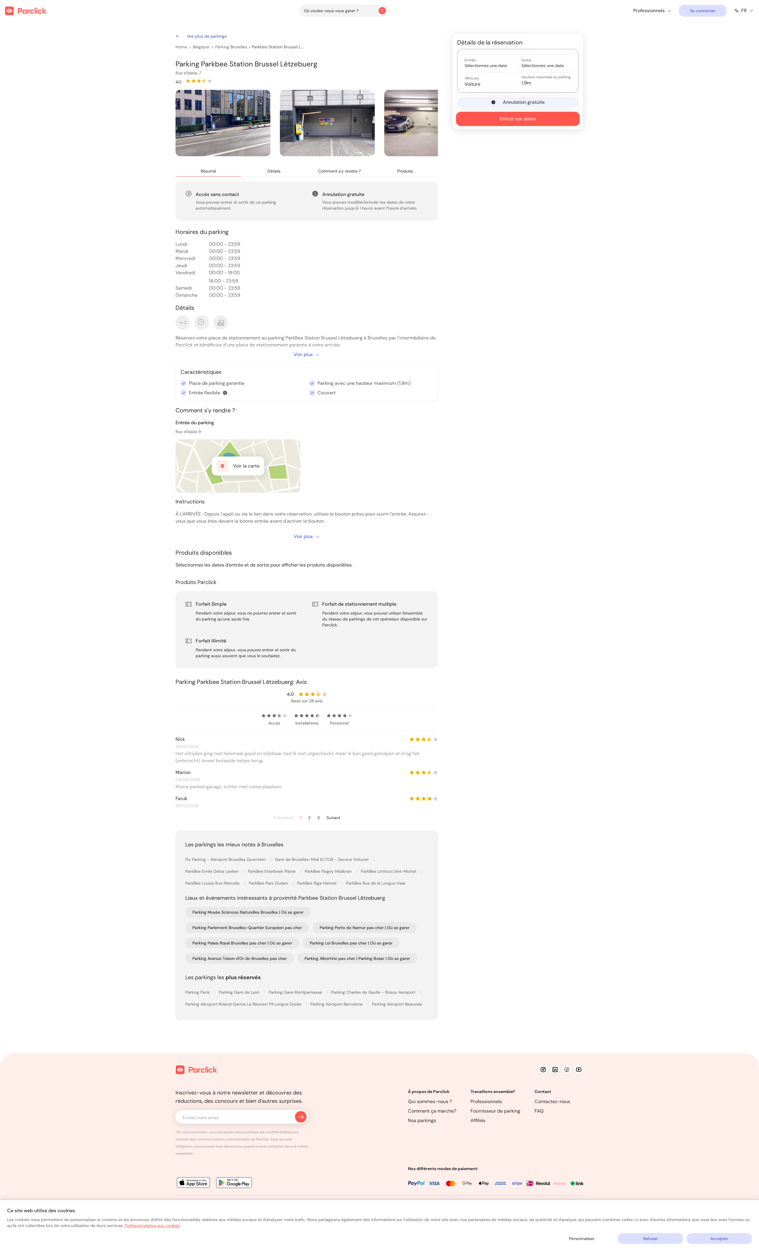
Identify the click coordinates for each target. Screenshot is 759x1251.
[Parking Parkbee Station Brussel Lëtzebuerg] (223, 123)
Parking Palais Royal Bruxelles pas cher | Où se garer (242, 943)
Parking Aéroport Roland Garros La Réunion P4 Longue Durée (243, 1004)
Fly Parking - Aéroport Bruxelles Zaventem (226, 859)
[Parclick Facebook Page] (567, 1069)
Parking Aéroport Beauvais (397, 1004)
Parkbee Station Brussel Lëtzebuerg (278, 47)
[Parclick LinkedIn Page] (555, 1069)
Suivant (333, 817)
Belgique (201, 47)
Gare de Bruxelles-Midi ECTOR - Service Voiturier (322, 859)
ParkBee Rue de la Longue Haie (375, 883)
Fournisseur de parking (495, 1111)
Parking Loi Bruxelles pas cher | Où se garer (351, 943)
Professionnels (486, 1101)
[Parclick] (26, 10)
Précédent (283, 817)
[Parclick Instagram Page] (543, 1069)
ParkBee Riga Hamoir (317, 883)
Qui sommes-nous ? (430, 1101)
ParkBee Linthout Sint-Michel (389, 871)
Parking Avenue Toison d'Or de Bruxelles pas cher (239, 958)
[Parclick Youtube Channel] (578, 1069)
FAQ (539, 1111)
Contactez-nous (552, 1101)
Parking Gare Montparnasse (296, 992)
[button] (225, 392)
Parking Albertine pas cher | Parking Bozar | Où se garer (357, 958)
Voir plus (303, 354)
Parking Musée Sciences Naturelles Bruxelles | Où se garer (248, 912)
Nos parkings (422, 1120)
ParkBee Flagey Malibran (329, 871)
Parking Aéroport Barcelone (337, 1004)
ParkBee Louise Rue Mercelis (213, 883)
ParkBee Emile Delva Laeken (212, 871)
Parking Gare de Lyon (240, 992)
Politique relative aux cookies (152, 1225)
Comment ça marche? (432, 1111)
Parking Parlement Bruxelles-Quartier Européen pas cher (247, 927)
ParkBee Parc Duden (269, 883)
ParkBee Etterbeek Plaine (272, 871)
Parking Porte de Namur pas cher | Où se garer (364, 927)
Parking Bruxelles (231, 47)
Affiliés (478, 1120)
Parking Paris (198, 992)
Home (181, 47)
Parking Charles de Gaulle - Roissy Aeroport (374, 992)
